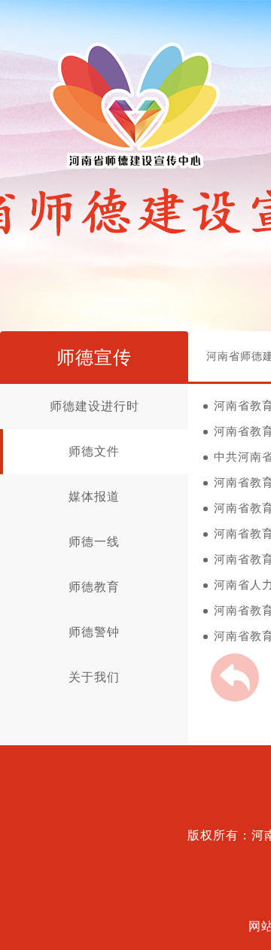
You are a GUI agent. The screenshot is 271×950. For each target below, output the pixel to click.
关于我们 (94, 677)
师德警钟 (94, 632)
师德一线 (94, 541)
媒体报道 (94, 496)
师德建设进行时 (94, 406)
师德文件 (94, 451)
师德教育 (94, 586)
